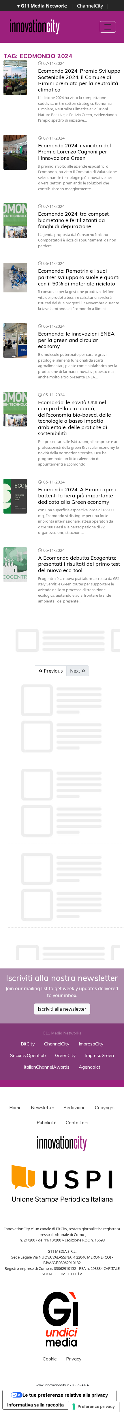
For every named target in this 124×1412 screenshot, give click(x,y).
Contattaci (77, 1122)
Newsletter (42, 1107)
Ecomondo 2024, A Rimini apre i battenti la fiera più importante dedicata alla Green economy (77, 495)
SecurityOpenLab (28, 1055)
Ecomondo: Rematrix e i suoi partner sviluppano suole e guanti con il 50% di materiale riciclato (79, 277)
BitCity (28, 1044)
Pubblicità (47, 1122)
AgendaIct (89, 1067)
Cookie (50, 1359)
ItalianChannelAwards (46, 1067)
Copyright (105, 1107)
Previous (53, 671)
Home (15, 1107)
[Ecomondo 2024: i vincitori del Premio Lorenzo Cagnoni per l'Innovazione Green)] (15, 152)
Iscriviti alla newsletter (62, 1009)
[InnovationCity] (34, 27)
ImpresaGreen (99, 1055)
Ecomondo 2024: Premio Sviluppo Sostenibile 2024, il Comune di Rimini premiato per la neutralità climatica (79, 80)
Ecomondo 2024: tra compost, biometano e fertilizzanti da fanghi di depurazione (74, 220)
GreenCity (65, 1055)
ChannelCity (90, 6)
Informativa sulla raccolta (35, 1405)
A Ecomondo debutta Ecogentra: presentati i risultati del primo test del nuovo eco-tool (79, 564)
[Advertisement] (64, 951)
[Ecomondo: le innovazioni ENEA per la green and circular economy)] (15, 340)
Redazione (74, 1107)
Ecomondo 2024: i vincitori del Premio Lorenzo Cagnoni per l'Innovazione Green (74, 151)
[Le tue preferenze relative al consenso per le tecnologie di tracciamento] (93, 1406)
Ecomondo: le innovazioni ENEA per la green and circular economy (76, 339)
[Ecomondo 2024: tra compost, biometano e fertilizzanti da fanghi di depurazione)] (15, 220)
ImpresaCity (91, 1044)
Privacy (74, 1359)
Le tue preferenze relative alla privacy (65, 1395)
